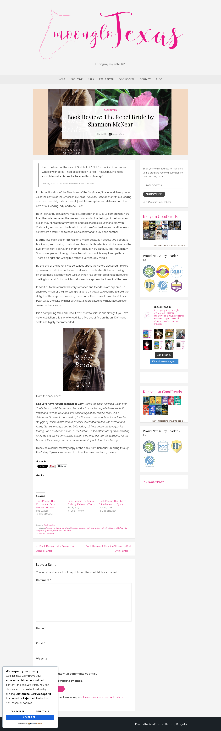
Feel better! (106, 79)
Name (40, 628)
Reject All (43, 711)
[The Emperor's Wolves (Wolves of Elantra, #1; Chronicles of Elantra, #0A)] (158, 239)
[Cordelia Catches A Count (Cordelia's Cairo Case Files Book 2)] (158, 404)
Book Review (110, 110)
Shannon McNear (116, 528)
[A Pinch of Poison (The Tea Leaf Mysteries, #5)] (165, 405)
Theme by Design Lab (176, 724)
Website (41, 658)
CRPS (91, 79)
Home (62, 79)
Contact (145, 79)
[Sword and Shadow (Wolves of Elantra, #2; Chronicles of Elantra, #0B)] (165, 239)
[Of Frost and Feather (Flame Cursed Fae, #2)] (177, 229)
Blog (159, 79)
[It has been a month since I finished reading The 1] (180, 345)
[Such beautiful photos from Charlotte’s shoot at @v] (169, 345)
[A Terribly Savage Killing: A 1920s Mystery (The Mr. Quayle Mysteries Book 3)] (158, 414)
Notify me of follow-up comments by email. (68, 673)
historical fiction (93, 528)
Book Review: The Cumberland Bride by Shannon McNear (47, 504)
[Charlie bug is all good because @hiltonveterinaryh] (158, 334)
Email (40, 643)
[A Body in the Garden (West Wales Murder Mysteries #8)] (165, 414)
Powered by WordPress (147, 724)
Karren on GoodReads (162, 391)
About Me (77, 79)
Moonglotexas (118, 133)
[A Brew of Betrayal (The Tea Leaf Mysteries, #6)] (171, 405)
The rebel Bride (65, 530)
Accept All (30, 717)
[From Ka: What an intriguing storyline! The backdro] (147, 334)
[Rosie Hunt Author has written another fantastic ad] (158, 345)
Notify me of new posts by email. (61, 680)
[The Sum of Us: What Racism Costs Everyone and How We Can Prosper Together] (158, 229)
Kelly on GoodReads (160, 216)
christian (65, 528)
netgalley (104, 528)
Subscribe (154, 194)
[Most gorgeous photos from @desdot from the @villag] (147, 345)
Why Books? (126, 79)
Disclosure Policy (154, 481)
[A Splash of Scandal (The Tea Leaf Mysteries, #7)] (177, 405)
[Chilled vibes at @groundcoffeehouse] (180, 334)
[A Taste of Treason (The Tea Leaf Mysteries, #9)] (152, 414)
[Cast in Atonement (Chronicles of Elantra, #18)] (152, 239)
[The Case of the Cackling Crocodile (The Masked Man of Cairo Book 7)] (146, 229)
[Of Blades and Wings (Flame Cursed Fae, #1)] (171, 229)
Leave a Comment (46, 533)
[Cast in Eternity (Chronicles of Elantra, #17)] (146, 239)
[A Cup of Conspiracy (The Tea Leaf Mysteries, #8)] (146, 414)
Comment (43, 580)
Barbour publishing (53, 528)
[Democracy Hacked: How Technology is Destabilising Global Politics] (152, 229)
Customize (18, 711)
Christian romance (78, 528)
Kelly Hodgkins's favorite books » (169, 245)
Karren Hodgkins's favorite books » (168, 421)
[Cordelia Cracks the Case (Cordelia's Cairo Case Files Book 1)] (152, 404)
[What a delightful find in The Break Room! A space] (169, 334)
